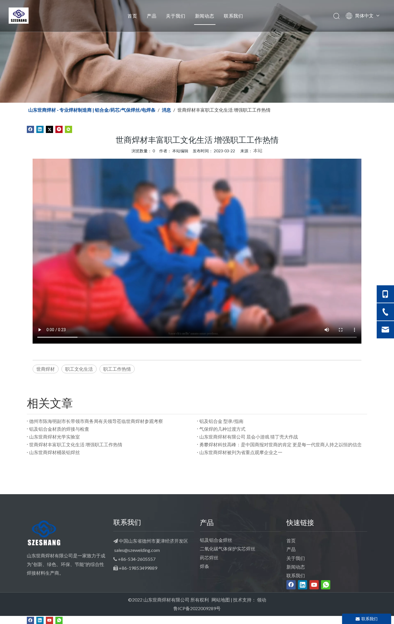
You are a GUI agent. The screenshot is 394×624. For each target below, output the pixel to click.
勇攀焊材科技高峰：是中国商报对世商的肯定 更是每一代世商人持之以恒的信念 (280, 444)
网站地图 (220, 599)
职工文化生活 (79, 369)
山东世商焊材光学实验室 (54, 436)
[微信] (68, 129)
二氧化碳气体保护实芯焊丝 (227, 548)
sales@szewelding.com (137, 550)
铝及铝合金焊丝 (216, 540)
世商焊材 (45, 369)
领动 (261, 599)
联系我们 (233, 16)
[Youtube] (314, 584)
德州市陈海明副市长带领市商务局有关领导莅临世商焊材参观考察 (96, 421)
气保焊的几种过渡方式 (222, 429)
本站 (257, 150)
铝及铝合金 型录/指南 (221, 421)
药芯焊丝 (209, 557)
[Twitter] (49, 129)
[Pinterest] (59, 129)
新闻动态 (204, 16)
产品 (152, 16)
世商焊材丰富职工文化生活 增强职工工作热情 (75, 444)
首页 (132, 16)
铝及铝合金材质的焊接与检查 (59, 429)
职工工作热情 (117, 369)
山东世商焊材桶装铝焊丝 (54, 452)
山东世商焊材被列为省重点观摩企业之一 (240, 452)
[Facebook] (30, 129)
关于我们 (175, 16)
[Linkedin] (40, 129)
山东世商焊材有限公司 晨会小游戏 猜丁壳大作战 (248, 436)
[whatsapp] (325, 584)
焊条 (204, 566)
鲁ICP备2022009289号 (197, 608)
